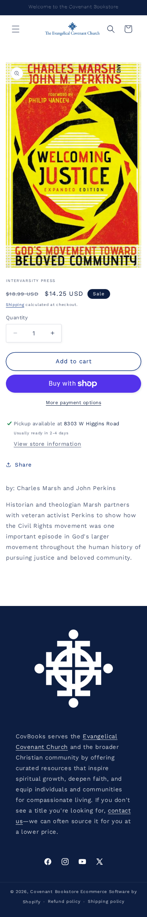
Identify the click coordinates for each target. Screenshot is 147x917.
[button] (15, 29)
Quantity (17, 317)
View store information (47, 444)
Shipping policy (106, 901)
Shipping (15, 304)
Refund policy (64, 901)
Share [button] (23, 464)
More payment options (73, 402)
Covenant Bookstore (54, 891)
